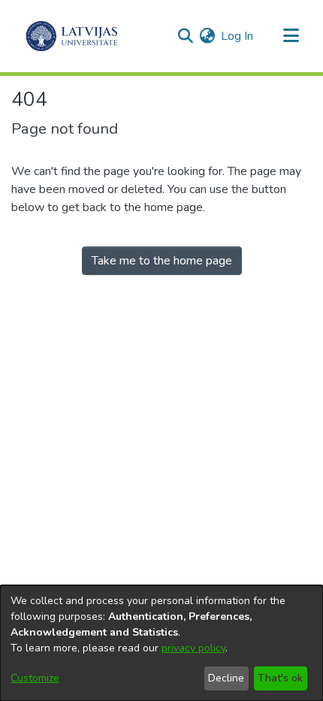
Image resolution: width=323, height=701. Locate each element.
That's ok (280, 678)
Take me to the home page (162, 260)
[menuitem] (207, 36)
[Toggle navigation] (291, 36)
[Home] (71, 36)
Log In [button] (238, 36)
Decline (226, 678)
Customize (35, 678)
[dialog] (161, 643)
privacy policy (193, 648)
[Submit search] (185, 36)
